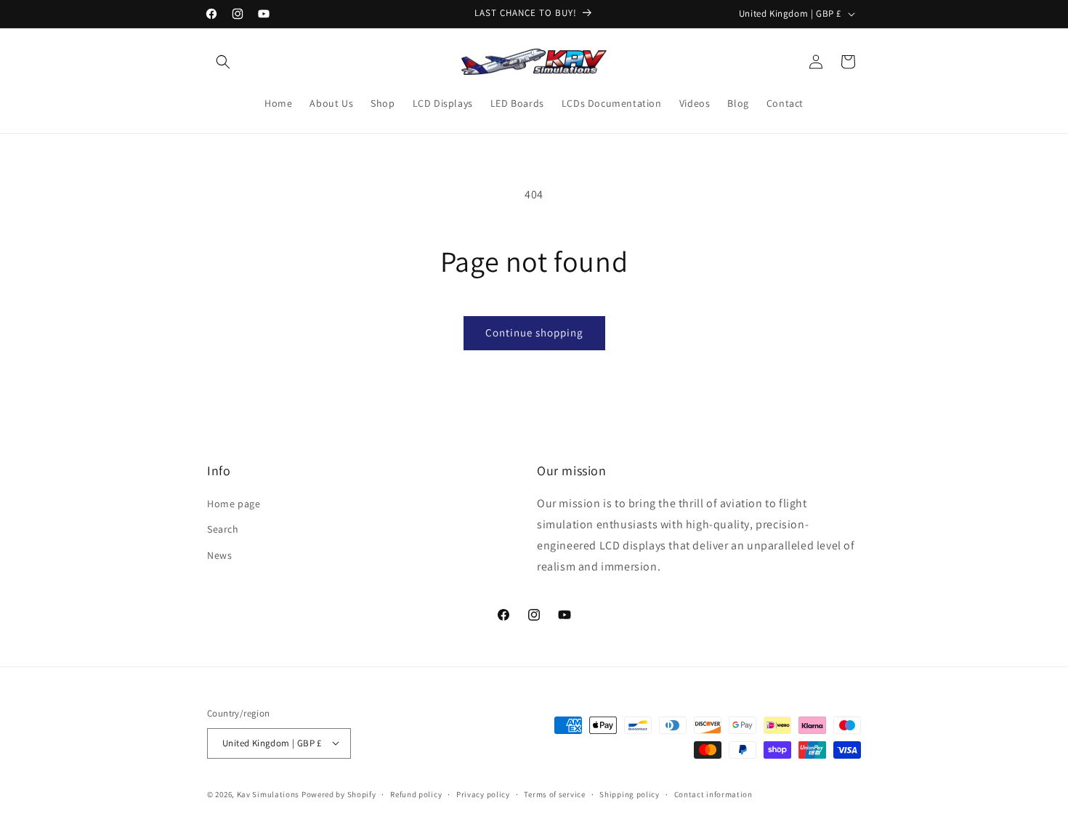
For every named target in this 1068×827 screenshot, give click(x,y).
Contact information (713, 793)
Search (223, 529)
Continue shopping (534, 332)
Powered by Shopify (339, 793)
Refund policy (416, 793)
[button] (223, 62)
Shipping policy (629, 793)
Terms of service (554, 793)
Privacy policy (483, 793)
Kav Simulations (268, 793)
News (219, 555)
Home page (233, 503)
